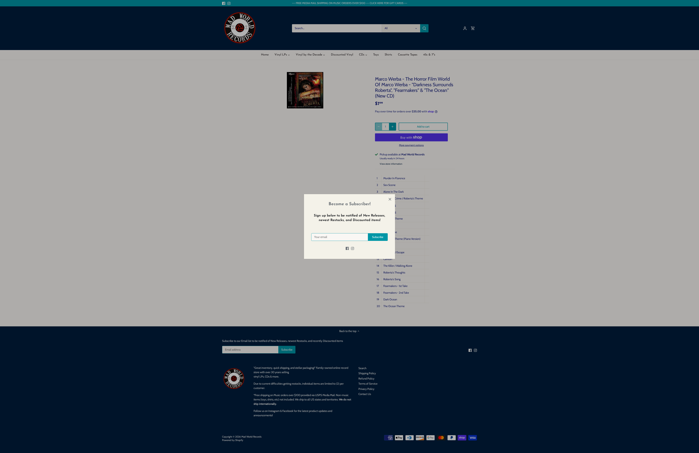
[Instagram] (352, 248)
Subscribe (377, 237)
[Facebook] (347, 248)
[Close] (390, 199)
